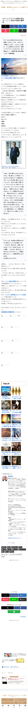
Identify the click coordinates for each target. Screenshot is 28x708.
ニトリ (3, 78)
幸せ (7, 551)
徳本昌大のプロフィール (20, 699)
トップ (7, 699)
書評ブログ (16, 78)
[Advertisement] (14, 575)
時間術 (12, 551)
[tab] (5, 667)
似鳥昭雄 (20, 554)
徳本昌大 (10, 476)
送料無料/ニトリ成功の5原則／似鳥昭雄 (10, 166)
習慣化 (4, 547)
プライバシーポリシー (7, 702)
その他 (4, 549)
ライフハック (23, 549)
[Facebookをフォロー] (11, 543)
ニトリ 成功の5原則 (11, 554)
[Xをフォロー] (9, 543)
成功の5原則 (8, 78)
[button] (22, 30)
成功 (4, 554)
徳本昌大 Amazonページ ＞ (15, 538)
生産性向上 (15, 547)
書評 (9, 547)
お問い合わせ (20, 702)
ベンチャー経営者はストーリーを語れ (15, 294)
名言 (21, 547)
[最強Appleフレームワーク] (14, 680)
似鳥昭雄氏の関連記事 (7, 312)
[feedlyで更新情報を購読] (14, 543)
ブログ (9, 549)
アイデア (15, 549)
